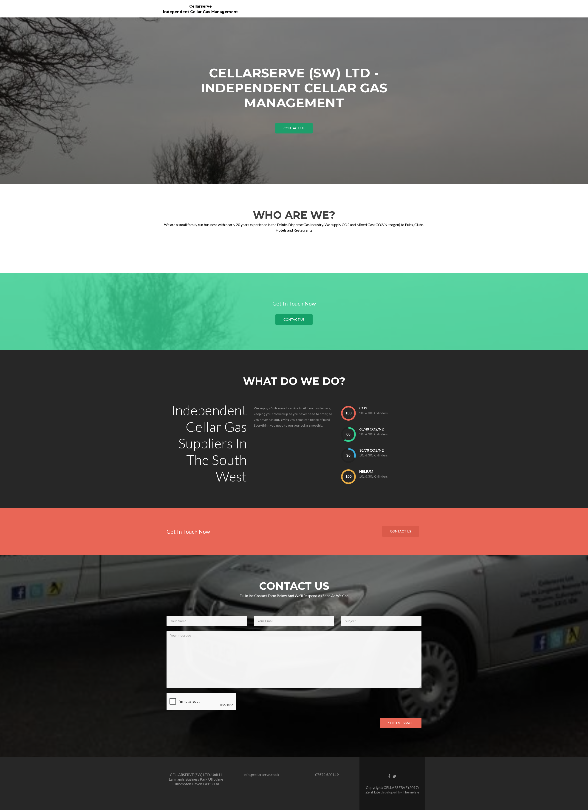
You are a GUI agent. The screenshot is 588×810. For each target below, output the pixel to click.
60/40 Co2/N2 (371, 429)
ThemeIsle (411, 792)
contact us (294, 128)
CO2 (363, 408)
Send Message (400, 723)
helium (366, 471)
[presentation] (348, 413)
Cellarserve (200, 6)
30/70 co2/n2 (371, 450)
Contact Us (294, 319)
